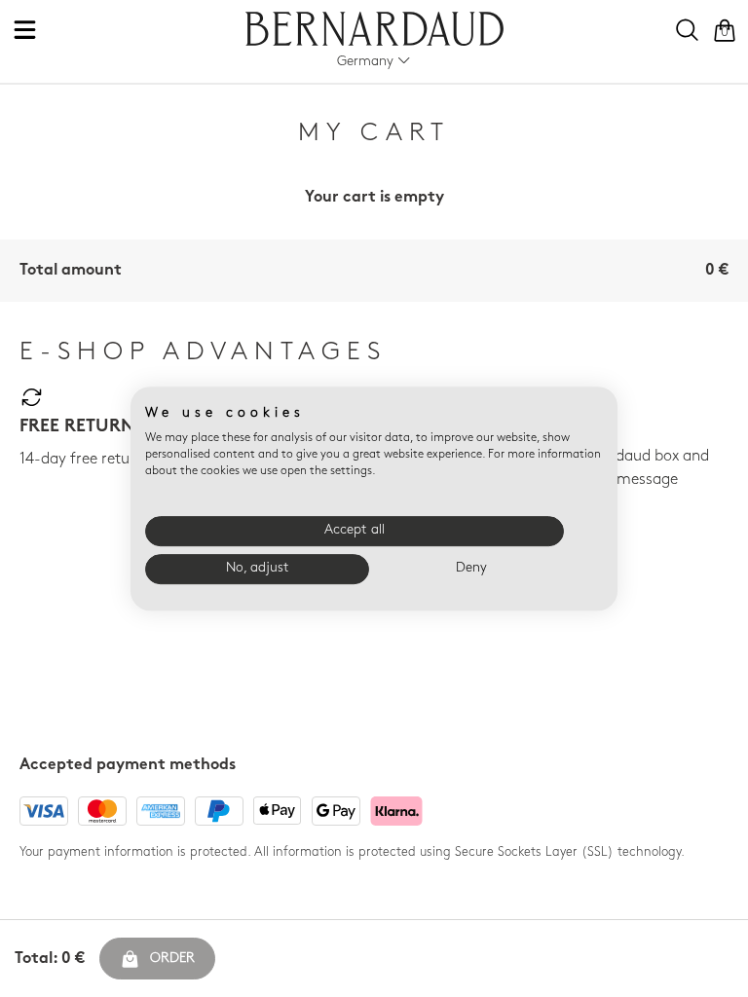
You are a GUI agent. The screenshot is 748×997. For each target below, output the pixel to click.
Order (172, 958)
